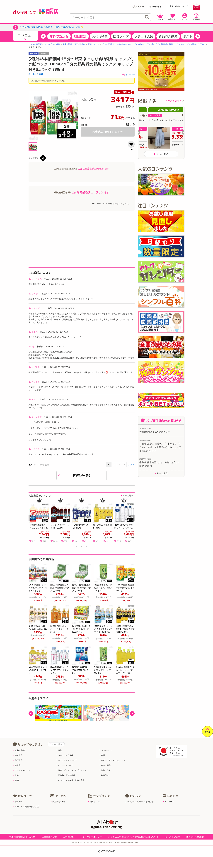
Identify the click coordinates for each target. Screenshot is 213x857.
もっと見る (128, 495)
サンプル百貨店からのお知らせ (140, 802)
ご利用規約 (68, 836)
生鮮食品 (18, 755)
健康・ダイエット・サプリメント (72, 770)
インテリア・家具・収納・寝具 (71, 780)
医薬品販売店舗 (49, 836)
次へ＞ (131, 464)
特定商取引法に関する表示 (22, 836)
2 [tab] (81, 547)
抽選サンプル (95, 802)
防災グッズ (121, 36)
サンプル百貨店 (35, 44)
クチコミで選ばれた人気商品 (27, 807)
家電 (103, 755)
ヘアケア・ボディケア (67, 760)
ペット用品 (106, 765)
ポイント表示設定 (195, 836)
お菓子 (18, 765)
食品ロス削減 (168, 36)
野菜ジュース (93, 44)
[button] (43, 36)
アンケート (169, 802)
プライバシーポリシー (91, 836)
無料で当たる (59, 36)
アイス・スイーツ (22, 770)
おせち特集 (100, 36)
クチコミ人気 (143, 36)
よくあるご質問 (172, 836)
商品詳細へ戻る (82, 475)
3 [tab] (86, 547)
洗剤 (60, 750)
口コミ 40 (130, 74)
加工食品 (18, 760)
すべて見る (57, 744)
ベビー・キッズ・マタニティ (113, 760)
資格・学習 (106, 770)
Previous (32, 521)
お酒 (17, 780)
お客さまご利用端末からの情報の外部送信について (133, 836)
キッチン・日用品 (65, 755)
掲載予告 (105, 775)
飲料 (58, 44)
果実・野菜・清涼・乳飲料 (74, 44)
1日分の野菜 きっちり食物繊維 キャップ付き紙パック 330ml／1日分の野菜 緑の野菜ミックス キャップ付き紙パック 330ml (154, 44)
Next (133, 521)
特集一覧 (18, 802)
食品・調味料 (20, 750)
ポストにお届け (194, 36)
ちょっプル (49, 44)
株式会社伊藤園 (36, 74)
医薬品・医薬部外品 (66, 775)
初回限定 (80, 36)
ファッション (106, 750)
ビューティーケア (65, 765)
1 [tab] (76, 547)
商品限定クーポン (59, 802)
